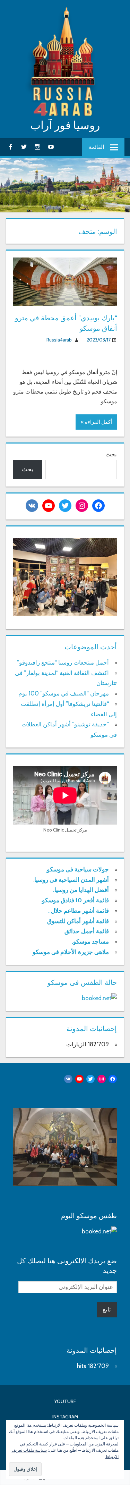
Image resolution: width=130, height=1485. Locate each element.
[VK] (32, 505)
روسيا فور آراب (65, 125)
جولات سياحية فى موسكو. (77, 869)
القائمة (96, 147)
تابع (107, 1309)
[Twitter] (24, 146)
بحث (111, 454)
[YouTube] (51, 146)
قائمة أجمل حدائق (86, 931)
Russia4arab (59, 340)
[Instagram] (38, 146)
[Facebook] (11, 146)
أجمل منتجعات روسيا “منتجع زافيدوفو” (63, 662)
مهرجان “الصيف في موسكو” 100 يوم (63, 693)
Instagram (65, 1417)
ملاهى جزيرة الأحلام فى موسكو (71, 951)
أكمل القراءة (98, 422)
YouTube (65, 1401)
